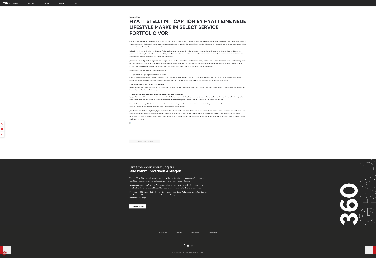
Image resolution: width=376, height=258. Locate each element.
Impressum (195, 232)
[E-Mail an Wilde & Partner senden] (2, 129)
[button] (4, 253)
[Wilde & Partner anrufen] (2, 123)
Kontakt (179, 232)
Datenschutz (212, 232)
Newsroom (163, 232)
